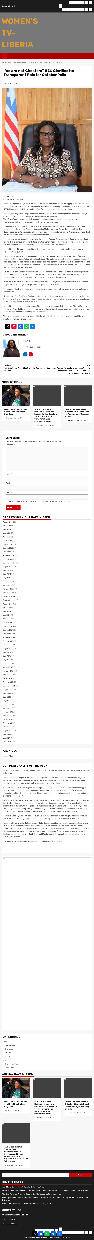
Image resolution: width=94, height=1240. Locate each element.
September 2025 (9, 563)
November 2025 (9, 555)
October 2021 (8, 723)
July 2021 (6, 734)
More (5, 1042)
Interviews (9, 1049)
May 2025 (6, 578)
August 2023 (7, 649)
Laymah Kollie (18, 418)
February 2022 (8, 712)
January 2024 (8, 630)
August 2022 (7, 690)
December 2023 (9, 634)
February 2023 (8, 671)
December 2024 (9, 596)
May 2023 (6, 660)
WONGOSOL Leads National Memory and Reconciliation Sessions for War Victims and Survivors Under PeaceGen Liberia (45, 415)
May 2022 (6, 701)
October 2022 (8, 682)
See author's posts (33, 347)
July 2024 (6, 608)
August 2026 (7, 522)
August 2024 (7, 604)
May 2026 (6, 533)
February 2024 (8, 626)
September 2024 (9, 600)
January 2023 (8, 675)
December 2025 (9, 552)
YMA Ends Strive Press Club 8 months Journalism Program (24, 368)
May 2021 (6, 738)
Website (9, 492)
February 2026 (8, 544)
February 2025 (8, 589)
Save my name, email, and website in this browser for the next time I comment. (40, 501)
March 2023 (7, 667)
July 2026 (6, 526)
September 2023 (9, 645)
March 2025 (7, 585)
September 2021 (9, 727)
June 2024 (7, 611)
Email (8, 483)
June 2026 (7, 529)
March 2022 (7, 708)
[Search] (90, 56)
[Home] (4, 56)
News (5, 1060)
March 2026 (7, 541)
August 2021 (7, 731)
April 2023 (6, 664)
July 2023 (6, 652)
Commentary (10, 1045)
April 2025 (6, 582)
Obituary (8, 1053)
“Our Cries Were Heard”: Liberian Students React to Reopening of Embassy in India (77, 413)
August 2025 (7, 567)
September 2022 (9, 686)
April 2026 (6, 537)
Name (9, 474)
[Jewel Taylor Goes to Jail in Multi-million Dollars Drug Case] (16, 395)
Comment (10, 445)
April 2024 (6, 619)
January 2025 (8, 593)
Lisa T (17, 83)
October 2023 (8, 641)
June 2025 (7, 574)
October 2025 (8, 559)
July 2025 (6, 570)
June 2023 (7, 656)
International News (12, 1064)
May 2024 (6, 615)
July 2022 (6, 693)
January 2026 (8, 548)
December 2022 (9, 678)
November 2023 (9, 637)
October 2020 (8, 742)
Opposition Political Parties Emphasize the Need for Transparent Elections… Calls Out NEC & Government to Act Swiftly (69, 369)
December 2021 (9, 719)
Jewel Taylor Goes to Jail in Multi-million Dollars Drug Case (15, 411)
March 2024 (7, 622)
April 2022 (6, 704)
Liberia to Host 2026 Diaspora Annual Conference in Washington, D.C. (27, 1203)
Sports (7, 1056)
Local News (9, 1068)
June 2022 (7, 697)
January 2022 (8, 716)
